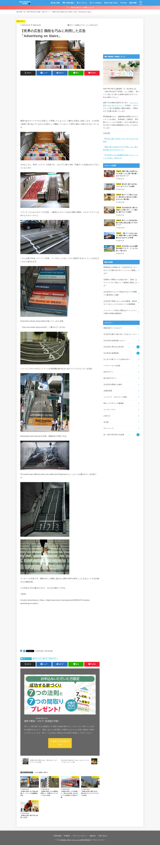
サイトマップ (109, 428)
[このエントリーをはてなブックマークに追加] (24, 651)
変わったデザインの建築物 (114, 403)
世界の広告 (38, 658)
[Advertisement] (38, 100)
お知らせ (107, 416)
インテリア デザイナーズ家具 (115, 397)
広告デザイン (21, 21)
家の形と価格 (55, 3)
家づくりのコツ (82, 3)
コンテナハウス (109, 409)
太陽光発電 (108, 391)
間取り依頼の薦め (68, 3)
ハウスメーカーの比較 (112, 366)
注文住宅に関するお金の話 (114, 347)
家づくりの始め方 (96, 3)
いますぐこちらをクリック (60, 743)
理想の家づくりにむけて (113, 328)
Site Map (123, 3)
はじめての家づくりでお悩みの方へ (117, 359)
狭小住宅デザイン (110, 378)
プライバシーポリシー (80, 836)
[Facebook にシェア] (21, 651)
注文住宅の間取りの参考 (113, 384)
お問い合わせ (103, 836)
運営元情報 (133, 3)
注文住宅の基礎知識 (111, 353)
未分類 (106, 422)
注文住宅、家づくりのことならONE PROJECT (75, 840)
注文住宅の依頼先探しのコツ (114, 340)
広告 (46, 658)
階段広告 (54, 658)
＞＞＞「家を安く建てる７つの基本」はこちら (80, 7)
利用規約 (67, 836)
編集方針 (93, 836)
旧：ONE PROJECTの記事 (114, 435)
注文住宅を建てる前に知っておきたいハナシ (120, 334)
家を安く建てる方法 (111, 3)
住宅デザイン (109, 372)
